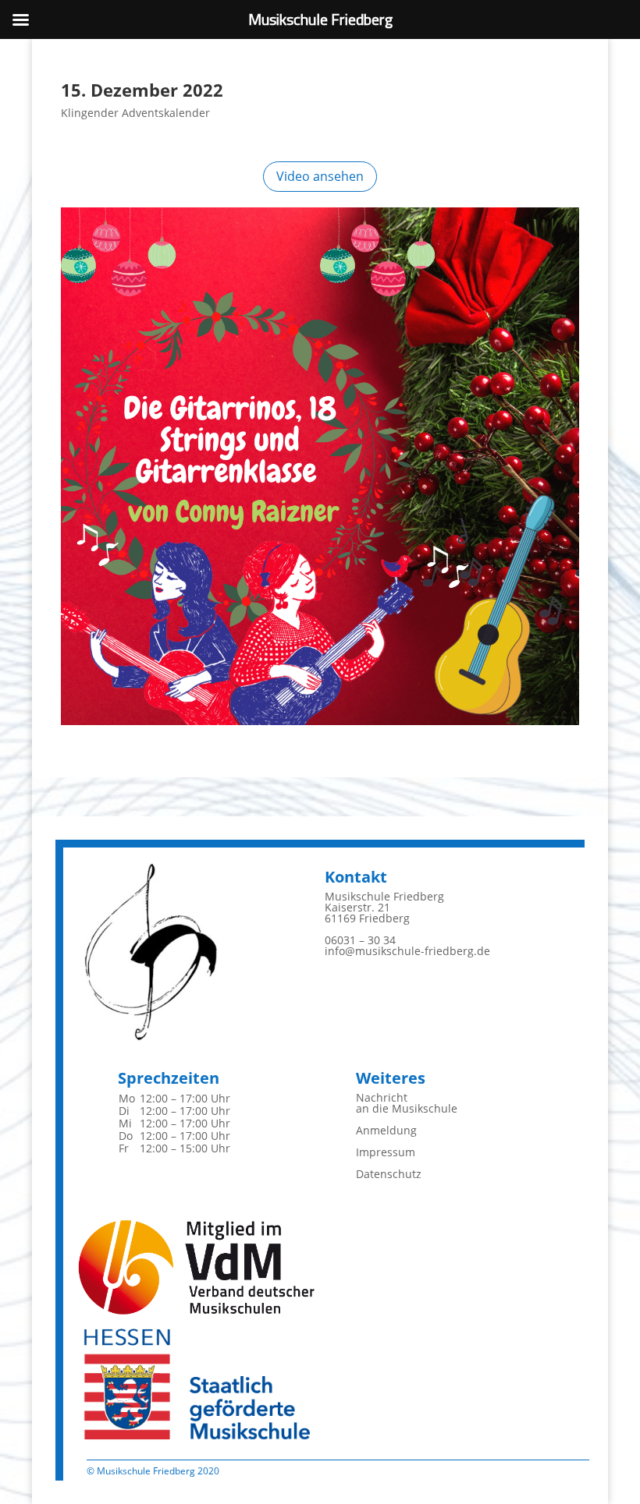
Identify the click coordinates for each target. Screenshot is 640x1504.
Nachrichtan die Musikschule (406, 1103)
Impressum (385, 1152)
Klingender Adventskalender (135, 112)
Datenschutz (388, 1173)
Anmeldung (386, 1130)
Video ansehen (320, 176)
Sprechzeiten (168, 1077)
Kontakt (356, 876)
